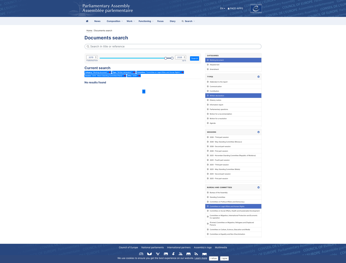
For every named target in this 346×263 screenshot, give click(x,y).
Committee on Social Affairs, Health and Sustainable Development (235, 211)
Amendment (214, 69)
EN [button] (221, 8)
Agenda (213, 123)
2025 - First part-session (219, 178)
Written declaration (217, 96)
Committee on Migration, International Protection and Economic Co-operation (233, 216)
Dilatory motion (215, 100)
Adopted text (214, 65)
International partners (179, 247)
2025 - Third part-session (219, 165)
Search (188, 21)
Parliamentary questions (219, 109)
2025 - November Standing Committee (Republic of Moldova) (233, 155)
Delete (109, 72)
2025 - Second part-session (220, 174)
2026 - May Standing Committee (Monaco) (226, 142)
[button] (258, 77)
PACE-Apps (236, 8)
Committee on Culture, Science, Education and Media (230, 229)
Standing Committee (217, 197)
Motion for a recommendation (221, 114)
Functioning (145, 21)
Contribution (214, 91)
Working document (217, 60)
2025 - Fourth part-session (220, 160)
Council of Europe (128, 247)
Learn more (201, 258)
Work (129, 21)
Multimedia (221, 247)
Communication (216, 86)
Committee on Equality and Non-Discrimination (227, 234)
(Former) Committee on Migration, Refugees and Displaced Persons (232, 223)
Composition (113, 21)
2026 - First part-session (219, 151)
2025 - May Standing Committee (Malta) (225, 169)
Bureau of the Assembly (219, 193)
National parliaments (152, 247)
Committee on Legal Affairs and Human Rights (227, 206)
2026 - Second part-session (220, 146)
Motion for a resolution (218, 118)
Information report (216, 105)
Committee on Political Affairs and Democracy (227, 202)
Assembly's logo (203, 247)
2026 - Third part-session (219, 137)
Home (89, 30)
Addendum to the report (218, 82)
